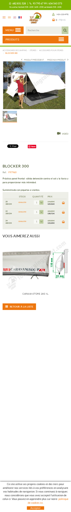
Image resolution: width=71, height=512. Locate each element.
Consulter (22, 202)
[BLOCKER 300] (34, 85)
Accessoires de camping (15, 50)
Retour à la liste (21, 306)
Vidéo (65, 134)
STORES (33, 50)
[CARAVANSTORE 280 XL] (35, 265)
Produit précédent (34, 60)
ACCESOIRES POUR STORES (51, 50)
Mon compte (62, 14)
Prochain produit (56, 60)
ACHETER (63, 203)
